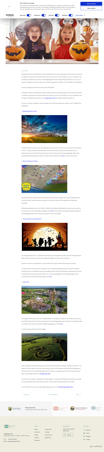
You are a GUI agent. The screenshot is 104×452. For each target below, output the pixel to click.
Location (36, 437)
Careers (36, 435)
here (62, 156)
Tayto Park (26, 282)
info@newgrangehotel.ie (65, 387)
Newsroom (37, 432)
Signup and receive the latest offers (69, 430)
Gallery (36, 429)
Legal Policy (48, 437)
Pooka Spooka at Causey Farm (32, 219)
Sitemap (47, 432)
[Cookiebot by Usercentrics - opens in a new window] (10, 15)
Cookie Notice (48, 435)
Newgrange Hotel (50, 98)
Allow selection (91, 8)
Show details (79, 15)
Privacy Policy (48, 429)
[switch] (44, 15)
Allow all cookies (91, 3)
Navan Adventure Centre (30, 161)
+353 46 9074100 (12, 439)
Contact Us (37, 440)
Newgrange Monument (30, 111)
